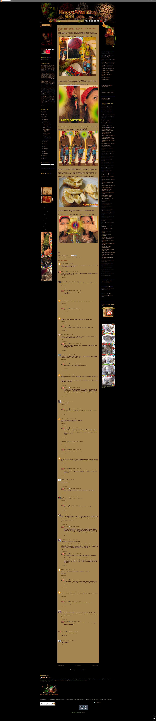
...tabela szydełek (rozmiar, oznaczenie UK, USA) (107, 282)
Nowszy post (61, 665)
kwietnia (45, 148)
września (45, 139)
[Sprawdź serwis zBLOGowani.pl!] (97, 702)
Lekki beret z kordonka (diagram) (108, 151)
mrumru (62, 479)
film (46, 72)
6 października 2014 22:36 (74, 497)
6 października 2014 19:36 (75, 387)
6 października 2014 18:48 (67, 400)
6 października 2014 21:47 (70, 479)
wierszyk (47, 102)
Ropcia (62, 569)
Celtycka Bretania (47, 68)
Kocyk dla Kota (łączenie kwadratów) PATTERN (106, 247)
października (46, 122)
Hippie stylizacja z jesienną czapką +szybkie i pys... (47, 136)
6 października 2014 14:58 (75, 290)
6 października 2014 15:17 (75, 308)
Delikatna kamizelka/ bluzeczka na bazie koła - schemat (108, 163)
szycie (53, 94)
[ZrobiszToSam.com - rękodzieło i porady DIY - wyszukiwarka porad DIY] (83, 709)
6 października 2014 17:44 (75, 343)
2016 (44, 114)
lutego (45, 151)
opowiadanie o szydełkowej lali (46, 88)
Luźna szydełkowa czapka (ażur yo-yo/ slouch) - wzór (108, 156)
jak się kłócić (43, 80)
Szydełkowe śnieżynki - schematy (108, 143)
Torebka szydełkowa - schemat (107, 165)
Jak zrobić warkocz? (105, 79)
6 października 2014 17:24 (71, 354)
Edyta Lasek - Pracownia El (67, 441)
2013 (44, 155)
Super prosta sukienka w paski (107, 273)
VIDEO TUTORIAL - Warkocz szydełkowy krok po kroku (107, 210)
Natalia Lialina (64, 539)
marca (45, 149)
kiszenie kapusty (48, 80)
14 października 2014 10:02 (71, 640)
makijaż (50, 82)
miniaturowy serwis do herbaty (49, 85)
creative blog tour (45, 69)
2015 (44, 116)
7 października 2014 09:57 (75, 526)
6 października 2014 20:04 (78, 441)
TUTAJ (85, 680)
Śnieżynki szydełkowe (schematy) (108, 114)
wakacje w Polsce (45, 101)
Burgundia (42, 68)
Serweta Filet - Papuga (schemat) (108, 185)
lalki (47, 82)
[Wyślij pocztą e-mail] (71, 255)
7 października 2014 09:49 (75, 488)
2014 (44, 117)
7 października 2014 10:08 (75, 553)
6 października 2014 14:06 (72, 271)
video (50, 99)
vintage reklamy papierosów (49, 100)
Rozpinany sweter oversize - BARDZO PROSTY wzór (107, 196)
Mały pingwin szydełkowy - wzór (108, 198)
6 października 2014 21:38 (75, 468)
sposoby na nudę (50, 93)
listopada (45, 120)
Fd (61, 263)
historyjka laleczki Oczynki (50, 75)
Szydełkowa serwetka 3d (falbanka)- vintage (106, 133)
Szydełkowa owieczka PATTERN (108, 269)
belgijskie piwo (43, 66)
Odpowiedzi (65, 288)
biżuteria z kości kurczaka (50, 66)
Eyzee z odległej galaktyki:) (46, 134)
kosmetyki (43, 82)
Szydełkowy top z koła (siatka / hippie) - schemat (107, 154)
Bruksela (53, 67)
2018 (44, 111)
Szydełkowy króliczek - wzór (107, 187)
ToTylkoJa (63, 271)
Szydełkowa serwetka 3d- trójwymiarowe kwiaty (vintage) (107, 130)
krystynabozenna (64, 497)
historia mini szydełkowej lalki (47, 74)
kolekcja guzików (51, 81)
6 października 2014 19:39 (75, 427)
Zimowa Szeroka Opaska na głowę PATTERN (107, 264)
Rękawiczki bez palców (106, 275)
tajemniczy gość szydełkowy (47, 98)
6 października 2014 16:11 (75, 325)
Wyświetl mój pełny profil (45, 681)
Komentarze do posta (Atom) (80, 669)
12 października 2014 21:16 (69, 610)
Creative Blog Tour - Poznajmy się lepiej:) (47, 130)
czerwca (45, 144)
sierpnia (45, 141)
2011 (44, 158)
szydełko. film (51, 96)
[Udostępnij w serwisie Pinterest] (75, 255)
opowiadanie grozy (50, 87)
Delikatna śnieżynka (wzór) (107, 106)
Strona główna (78, 665)
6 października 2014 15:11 (71, 300)
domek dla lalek (51, 70)
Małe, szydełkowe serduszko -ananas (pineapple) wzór (107, 168)
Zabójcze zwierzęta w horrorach (46, 103)
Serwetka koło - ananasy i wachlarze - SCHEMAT (107, 190)
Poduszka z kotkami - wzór (107, 125)
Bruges (50, 67)
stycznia (45, 153)
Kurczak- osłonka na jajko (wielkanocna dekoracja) (106, 171)
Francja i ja (44, 73)
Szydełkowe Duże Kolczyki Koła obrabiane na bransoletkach (108, 238)
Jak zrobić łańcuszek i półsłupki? (108, 68)
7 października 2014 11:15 (70, 569)
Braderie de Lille (76, 128)
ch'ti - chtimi (52, 68)
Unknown (63, 300)
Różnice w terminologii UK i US (107, 92)
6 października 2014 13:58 (68, 263)
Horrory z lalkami (45, 78)
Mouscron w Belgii (44, 86)
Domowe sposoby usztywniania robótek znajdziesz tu (108, 289)
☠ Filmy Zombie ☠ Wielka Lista (46, 65)
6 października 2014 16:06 (71, 317)
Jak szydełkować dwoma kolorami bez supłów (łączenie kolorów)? (108, 63)
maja (45, 146)
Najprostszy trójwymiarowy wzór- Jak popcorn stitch (108, 217)
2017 (44, 112)
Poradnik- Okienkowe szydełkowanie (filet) (106, 99)
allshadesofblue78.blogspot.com (68, 592)
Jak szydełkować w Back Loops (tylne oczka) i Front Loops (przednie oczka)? (108, 56)
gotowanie (64, 257)
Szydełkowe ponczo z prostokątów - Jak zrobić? (106, 146)
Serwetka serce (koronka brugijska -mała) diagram (106, 120)
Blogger (83, 712)
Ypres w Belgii (52, 102)
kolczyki (46, 81)
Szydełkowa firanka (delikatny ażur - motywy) (107, 123)
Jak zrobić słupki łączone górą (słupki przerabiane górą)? (107, 66)
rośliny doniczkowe (47, 92)
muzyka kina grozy (51, 86)
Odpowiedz (63, 277)
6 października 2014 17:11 (69, 334)
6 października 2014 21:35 (75, 449)
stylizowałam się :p (74, 257)
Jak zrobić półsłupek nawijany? (107, 70)
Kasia (62, 610)
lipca (45, 143)
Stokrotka (63, 354)
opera (45, 87)
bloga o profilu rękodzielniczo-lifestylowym (62, 680)
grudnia (45, 119)
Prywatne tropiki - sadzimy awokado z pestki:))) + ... (47, 125)
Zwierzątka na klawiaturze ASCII (46, 104)
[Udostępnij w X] (73, 255)
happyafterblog (49, 697)
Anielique (63, 640)
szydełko (80, 257)
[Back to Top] (154, 717)
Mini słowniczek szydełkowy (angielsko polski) (107, 86)
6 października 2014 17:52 (70, 374)
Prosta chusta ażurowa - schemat (108, 135)
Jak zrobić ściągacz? (106, 77)
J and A (62, 374)
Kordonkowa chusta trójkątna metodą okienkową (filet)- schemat (107, 159)
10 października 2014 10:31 (80, 592)
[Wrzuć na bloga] (72, 255)
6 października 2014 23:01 (69, 514)
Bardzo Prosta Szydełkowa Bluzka (108, 252)
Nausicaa (42, 87)
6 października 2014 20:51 (71, 457)
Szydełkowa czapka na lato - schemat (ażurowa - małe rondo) (108, 138)
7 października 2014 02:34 (73, 539)
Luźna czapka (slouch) (106, 271)
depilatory (47, 70)
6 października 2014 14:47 (76, 281)
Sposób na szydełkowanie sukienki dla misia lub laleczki (107, 53)
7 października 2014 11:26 (75, 579)
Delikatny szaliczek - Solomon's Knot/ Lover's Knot (108, 174)
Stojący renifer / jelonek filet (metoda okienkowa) (107, 204)
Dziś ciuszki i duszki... (47, 127)
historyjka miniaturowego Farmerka (46, 76)
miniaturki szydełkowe (49, 83)
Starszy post (95, 665)
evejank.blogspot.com (66, 281)
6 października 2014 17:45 (75, 363)
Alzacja (53, 65)
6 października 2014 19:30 (71, 418)
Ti (61, 400)
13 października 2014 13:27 (72, 631)
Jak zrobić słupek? (105, 72)
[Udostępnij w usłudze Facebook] (74, 255)
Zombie (53, 103)
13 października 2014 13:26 (75, 621)
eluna (62, 514)
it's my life (68, 257)
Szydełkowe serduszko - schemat (108, 127)
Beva (62, 334)
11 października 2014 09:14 (75, 601)
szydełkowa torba (44, 97)
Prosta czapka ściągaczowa (107, 109)
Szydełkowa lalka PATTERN (107, 266)
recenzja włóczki (46, 91)
